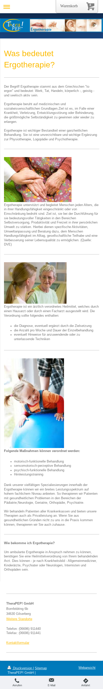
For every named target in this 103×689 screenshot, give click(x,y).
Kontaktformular (17, 643)
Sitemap (41, 668)
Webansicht (87, 668)
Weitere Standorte (19, 619)
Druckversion (22, 668)
